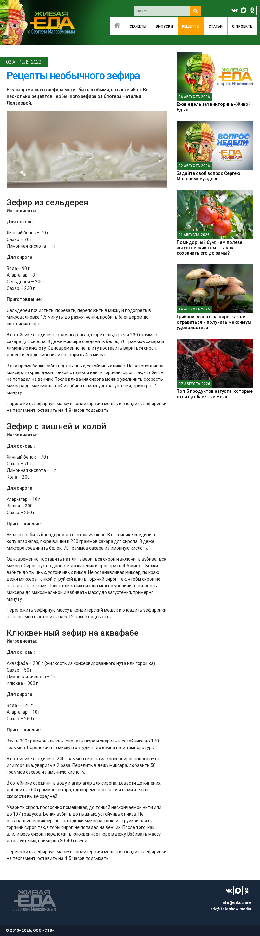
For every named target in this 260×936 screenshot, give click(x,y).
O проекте (242, 26)
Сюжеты (138, 26)
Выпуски (164, 26)
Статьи (216, 26)
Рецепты (190, 26)
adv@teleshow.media (230, 909)
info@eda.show (236, 902)
